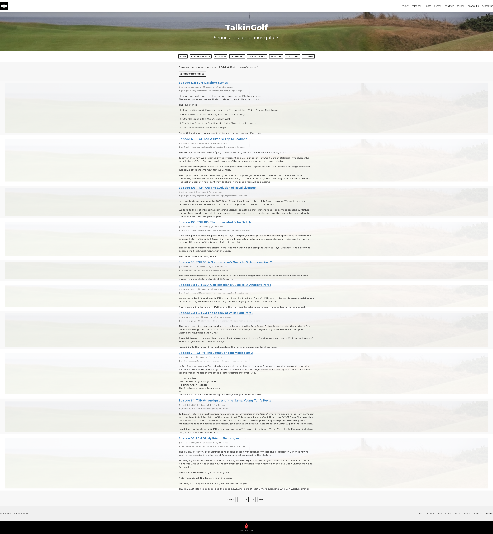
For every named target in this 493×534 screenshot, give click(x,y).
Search (461, 6)
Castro (222, 56)
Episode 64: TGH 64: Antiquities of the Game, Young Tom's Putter (226, 400)
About (405, 6)
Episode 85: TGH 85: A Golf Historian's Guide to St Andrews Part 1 (225, 284)
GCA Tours (473, 6)
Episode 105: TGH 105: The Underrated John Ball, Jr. (215, 222)
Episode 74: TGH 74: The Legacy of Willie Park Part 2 (216, 313)
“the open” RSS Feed (193, 74)
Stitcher (293, 56)
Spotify (277, 56)
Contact (449, 6)
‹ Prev (230, 499)
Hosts (428, 6)
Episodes (416, 6)
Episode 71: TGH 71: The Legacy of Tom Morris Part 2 (216, 352)
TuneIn (309, 56)
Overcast (238, 56)
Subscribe (487, 6)
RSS (184, 56)
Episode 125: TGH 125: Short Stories (203, 82)
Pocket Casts (259, 56)
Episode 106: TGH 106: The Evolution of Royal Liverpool (218, 187)
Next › (262, 499)
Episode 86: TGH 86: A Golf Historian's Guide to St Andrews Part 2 (225, 262)
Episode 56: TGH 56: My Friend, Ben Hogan (209, 438)
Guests (438, 6)
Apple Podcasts (202, 56)
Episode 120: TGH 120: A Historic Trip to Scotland (213, 139)
